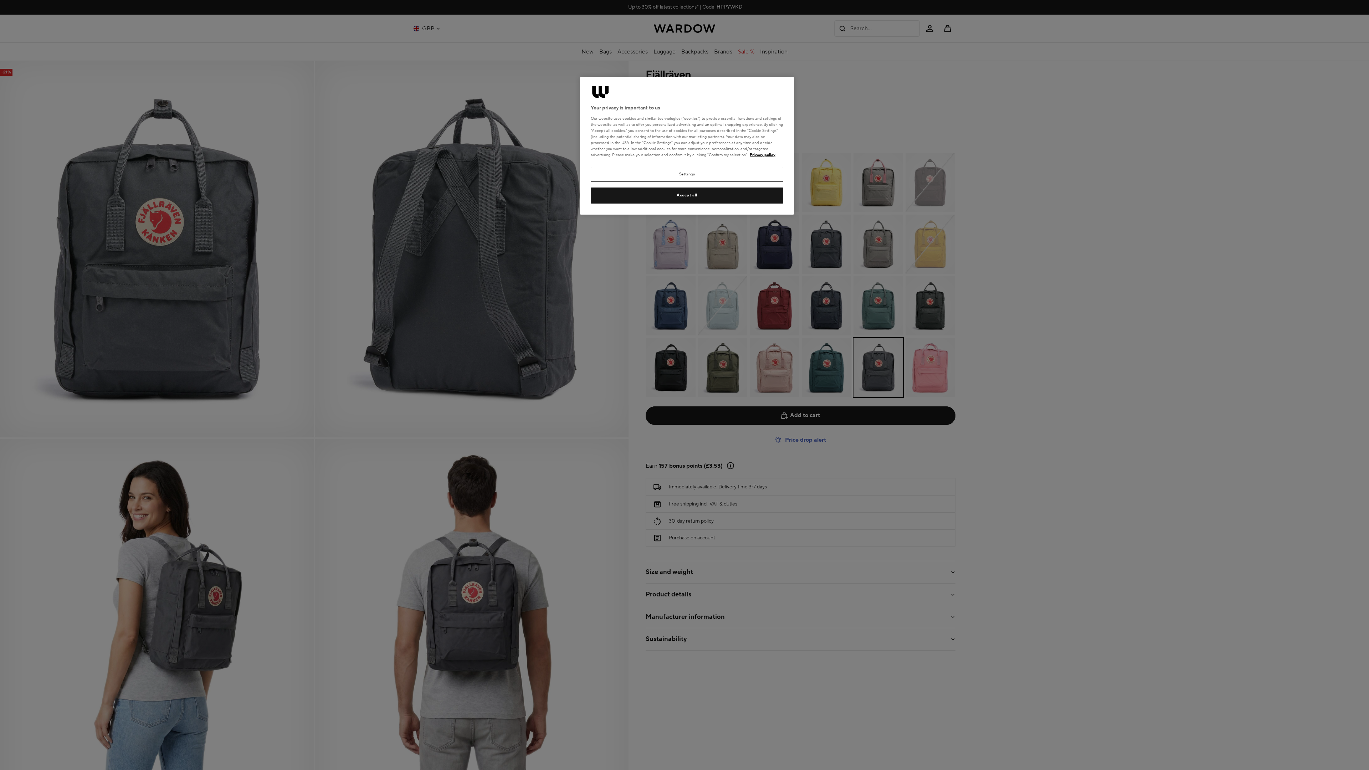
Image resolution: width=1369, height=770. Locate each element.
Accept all (687, 195)
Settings (687, 174)
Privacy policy (762, 155)
